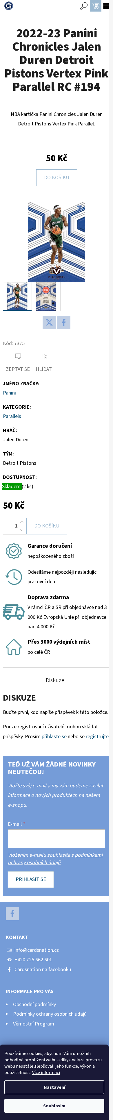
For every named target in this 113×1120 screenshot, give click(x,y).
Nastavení (54, 1087)
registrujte (97, 736)
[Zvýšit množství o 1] (22, 522)
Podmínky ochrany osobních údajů (50, 1014)
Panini (9, 393)
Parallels (12, 416)
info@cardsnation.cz (36, 950)
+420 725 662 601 (33, 959)
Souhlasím (54, 1106)
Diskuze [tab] (55, 680)
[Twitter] (49, 322)
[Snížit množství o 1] (22, 530)
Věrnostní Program (33, 1024)
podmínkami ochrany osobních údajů (55, 858)
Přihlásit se (31, 879)
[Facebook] (63, 322)
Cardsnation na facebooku (42, 969)
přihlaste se (54, 736)
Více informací (46, 1072)
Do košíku (56, 177)
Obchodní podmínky (34, 1004)
